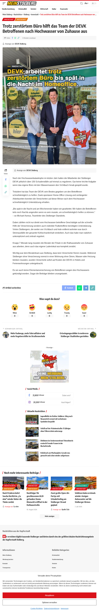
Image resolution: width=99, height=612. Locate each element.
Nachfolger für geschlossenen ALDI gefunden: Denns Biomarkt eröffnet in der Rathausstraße (37, 499)
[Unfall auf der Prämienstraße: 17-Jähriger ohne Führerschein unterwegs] (32, 432)
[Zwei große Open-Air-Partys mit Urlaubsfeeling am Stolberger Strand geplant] (61, 483)
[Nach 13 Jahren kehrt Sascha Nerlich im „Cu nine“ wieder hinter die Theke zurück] (13, 483)
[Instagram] (49, 402)
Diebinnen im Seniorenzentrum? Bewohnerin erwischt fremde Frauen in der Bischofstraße (56, 443)
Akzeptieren (49, 595)
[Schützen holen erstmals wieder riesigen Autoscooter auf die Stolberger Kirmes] (85, 483)
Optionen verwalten (49, 602)
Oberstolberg (9, 485)
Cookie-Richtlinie (37, 608)
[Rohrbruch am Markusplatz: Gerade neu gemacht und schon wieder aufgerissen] (32, 456)
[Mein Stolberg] (21, 3)
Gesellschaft (81, 485)
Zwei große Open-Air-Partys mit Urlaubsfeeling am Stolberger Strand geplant (60, 499)
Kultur (68, 489)
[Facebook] (49, 395)
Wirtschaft (21, 19)
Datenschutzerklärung (51, 608)
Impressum (64, 608)
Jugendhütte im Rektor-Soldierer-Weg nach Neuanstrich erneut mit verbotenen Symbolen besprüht (56, 419)
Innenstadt (8, 19)
